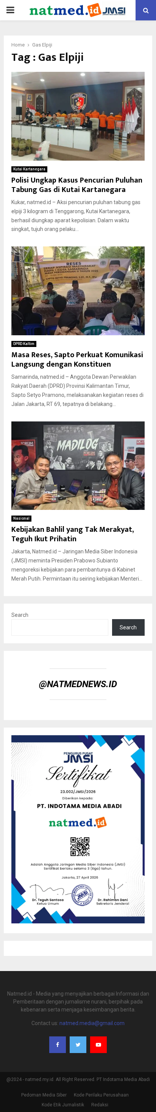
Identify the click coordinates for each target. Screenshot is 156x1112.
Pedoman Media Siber (44, 1095)
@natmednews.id (78, 684)
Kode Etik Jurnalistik (63, 1104)
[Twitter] (78, 1044)
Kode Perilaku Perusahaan (101, 1095)
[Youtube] (98, 1044)
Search (19, 615)
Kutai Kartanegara (29, 169)
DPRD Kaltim (23, 344)
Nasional (21, 518)
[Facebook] (57, 1044)
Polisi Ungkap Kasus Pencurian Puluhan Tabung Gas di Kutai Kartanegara (76, 185)
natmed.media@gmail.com (92, 1023)
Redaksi (99, 1104)
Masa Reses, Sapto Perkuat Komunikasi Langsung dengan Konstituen (77, 359)
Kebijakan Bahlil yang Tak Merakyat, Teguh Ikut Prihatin (72, 534)
